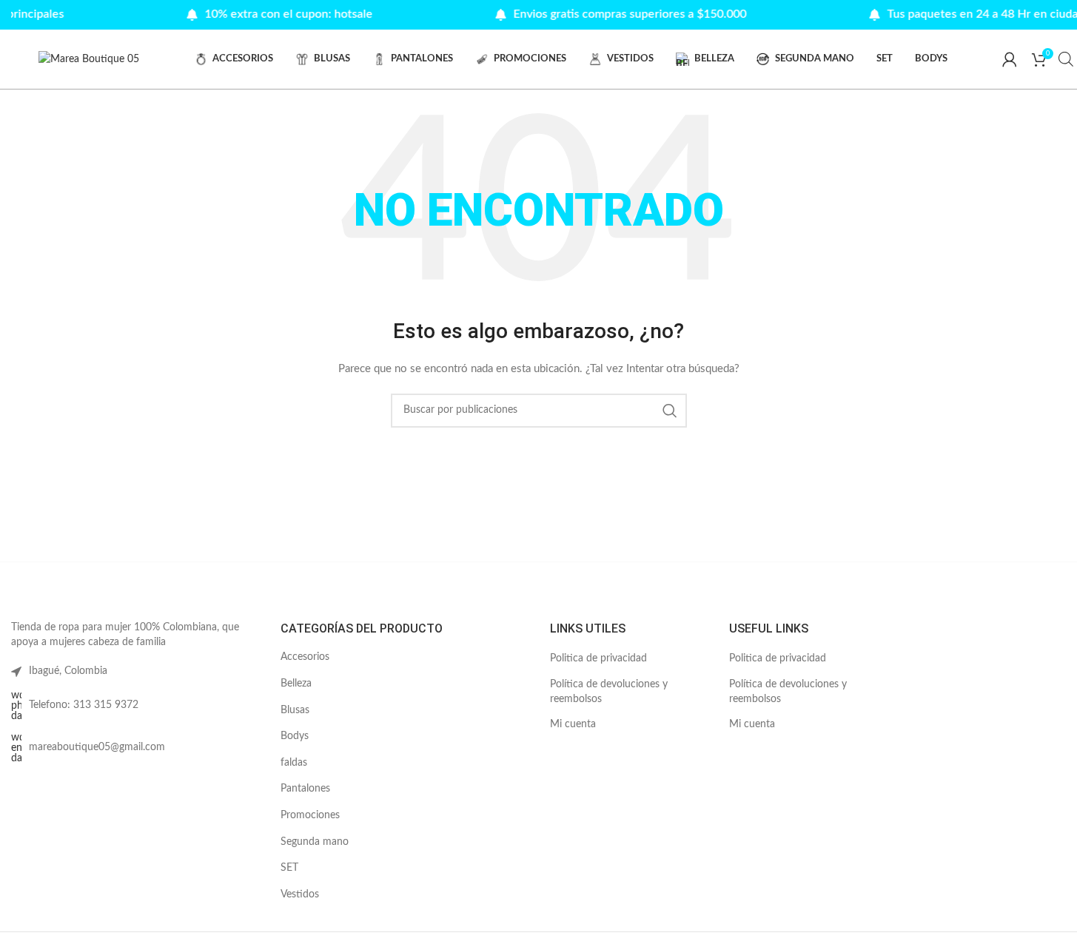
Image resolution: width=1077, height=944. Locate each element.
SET (289, 868)
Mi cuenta (573, 724)
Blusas (295, 710)
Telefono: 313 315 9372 (83, 705)
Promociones (310, 815)
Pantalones (305, 788)
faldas (294, 763)
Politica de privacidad (598, 658)
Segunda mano (315, 842)
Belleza (296, 683)
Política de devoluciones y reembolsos (609, 691)
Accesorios (305, 657)
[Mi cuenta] (1009, 59)
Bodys (295, 736)
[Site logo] (88, 59)
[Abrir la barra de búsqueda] (1065, 59)
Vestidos (300, 894)
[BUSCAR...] (670, 411)
